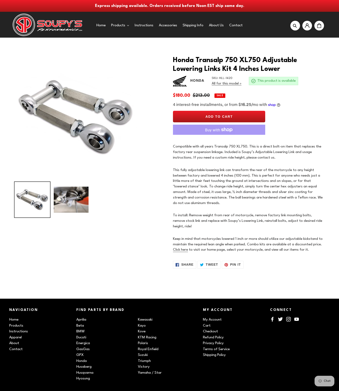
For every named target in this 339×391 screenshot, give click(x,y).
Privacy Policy (213, 343)
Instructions (18, 331)
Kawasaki (145, 320)
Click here (180, 250)
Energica (83, 343)
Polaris (143, 343)
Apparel (15, 337)
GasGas (83, 349)
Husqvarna (84, 373)
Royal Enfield (148, 349)
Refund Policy (213, 337)
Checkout (210, 331)
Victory (144, 367)
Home (13, 320)
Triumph (144, 361)
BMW (80, 331)
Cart (207, 326)
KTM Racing (147, 337)
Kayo (142, 326)
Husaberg (84, 367)
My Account (212, 320)
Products (16, 326)
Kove (142, 331)
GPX (80, 355)
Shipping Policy (214, 355)
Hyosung (83, 378)
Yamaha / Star (150, 373)
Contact (16, 349)
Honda (81, 361)
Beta (80, 326)
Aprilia (81, 320)
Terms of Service (216, 349)
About (14, 343)
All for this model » (226, 83)
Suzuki (143, 355)
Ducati (81, 337)
